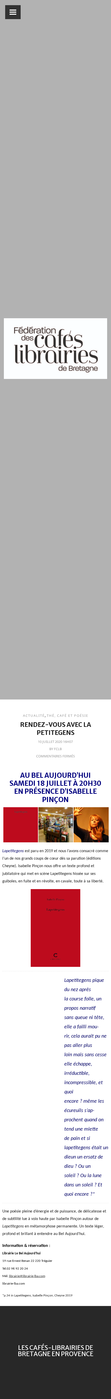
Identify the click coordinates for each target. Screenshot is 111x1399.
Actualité (34, 715)
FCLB (58, 749)
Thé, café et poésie (67, 715)
